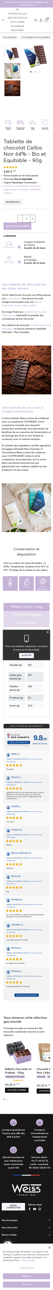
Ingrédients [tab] (26, 623)
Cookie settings (26, 1268)
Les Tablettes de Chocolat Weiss (36, 37)
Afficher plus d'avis (27, 995)
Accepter (26, 655)
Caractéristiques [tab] (26, 615)
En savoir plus (13, 202)
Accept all (26, 1285)
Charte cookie (28, 1260)
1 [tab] (30, 71)
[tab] (26, 607)
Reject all (26, 1276)
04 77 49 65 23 (45, 129)
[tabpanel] (35, 56)
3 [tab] (39, 71)
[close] (49, 1247)
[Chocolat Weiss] (3, 20)
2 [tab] (35, 71)
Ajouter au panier (17, 226)
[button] (35, 20)
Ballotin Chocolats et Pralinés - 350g (18, 1071)
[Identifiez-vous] (41, 20)
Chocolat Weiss (10, 37)
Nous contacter (13, 1207)
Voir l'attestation (19, 742)
